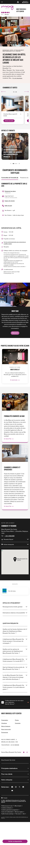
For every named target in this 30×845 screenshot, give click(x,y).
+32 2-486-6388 (9, 536)
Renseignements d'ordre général (12, 607)
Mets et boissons (5, 726)
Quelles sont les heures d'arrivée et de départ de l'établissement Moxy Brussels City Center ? (14, 631)
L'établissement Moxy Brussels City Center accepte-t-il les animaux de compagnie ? (13, 641)
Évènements (4, 732)
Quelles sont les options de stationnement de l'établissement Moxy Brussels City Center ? (13, 651)
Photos (17, 720)
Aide (24, 813)
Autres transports (9, 544)
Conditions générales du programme (9, 809)
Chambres (4, 723)
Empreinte (17, 723)
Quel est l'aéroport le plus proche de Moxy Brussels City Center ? (13, 668)
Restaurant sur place (10, 191)
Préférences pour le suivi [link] (7, 805)
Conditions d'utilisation (6, 807)
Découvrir (15, 333)
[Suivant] (26, 91)
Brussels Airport (8, 539)
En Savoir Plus (7, 438)
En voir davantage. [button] (17, 78)
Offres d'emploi (17, 805)
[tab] (9, 177)
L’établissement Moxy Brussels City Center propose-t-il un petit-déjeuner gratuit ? (14, 687)
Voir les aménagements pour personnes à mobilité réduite (15, 242)
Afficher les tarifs (9, 120)
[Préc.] (3, 91)
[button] (18, 2)
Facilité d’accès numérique (7, 813)
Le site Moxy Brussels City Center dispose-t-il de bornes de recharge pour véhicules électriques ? (13, 677)
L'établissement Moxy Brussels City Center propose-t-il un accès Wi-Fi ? (13, 660)
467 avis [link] (7, 14)
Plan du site (18, 813)
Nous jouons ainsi (6, 729)
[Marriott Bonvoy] (24, 2)
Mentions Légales (19, 811)
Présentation (4, 720)
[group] (15, 310)
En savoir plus (14, 380)
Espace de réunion (10, 200)
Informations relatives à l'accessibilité (14, 613)
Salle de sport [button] (8, 205)
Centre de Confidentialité (7, 811)
